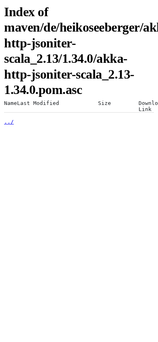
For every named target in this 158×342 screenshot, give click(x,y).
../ (9, 122)
